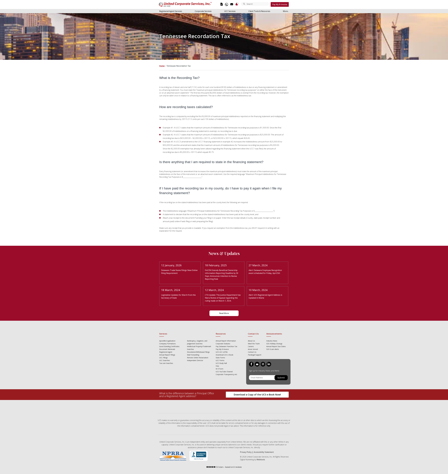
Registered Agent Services (170, 11)
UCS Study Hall (221, 363)
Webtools (261, 459)
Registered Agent (165, 352)
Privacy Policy (246, 452)
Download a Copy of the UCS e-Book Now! (257, 394)
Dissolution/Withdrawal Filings (198, 352)
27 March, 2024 (258, 265)
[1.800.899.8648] (226, 4)
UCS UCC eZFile (222, 352)
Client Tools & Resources (259, 11)
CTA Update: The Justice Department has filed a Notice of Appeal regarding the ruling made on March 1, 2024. (223, 298)
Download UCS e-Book (224, 355)
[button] (244, 4)
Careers (251, 346)
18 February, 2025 (216, 265)
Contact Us (252, 352)
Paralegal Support (254, 355)
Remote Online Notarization (197, 357)
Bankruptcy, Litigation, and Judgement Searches (197, 342)
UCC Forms (220, 360)
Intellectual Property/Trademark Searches (199, 347)
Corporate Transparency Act (226, 374)
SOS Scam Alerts (272, 349)
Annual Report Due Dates (276, 346)
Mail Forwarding (193, 355)
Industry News (271, 341)
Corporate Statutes (223, 344)
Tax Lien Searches (166, 363)
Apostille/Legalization (167, 341)
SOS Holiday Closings (274, 344)
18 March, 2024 (170, 290)
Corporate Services (203, 11)
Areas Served (253, 349)
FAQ (217, 366)
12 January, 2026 (171, 265)
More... (286, 11)
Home (162, 66)
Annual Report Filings (167, 355)
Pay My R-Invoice (279, 4)
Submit (281, 377)
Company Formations (167, 344)
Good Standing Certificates (169, 346)
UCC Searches (164, 360)
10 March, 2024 (258, 290)
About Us (251, 341)
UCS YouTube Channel (224, 371)
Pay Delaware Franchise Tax (226, 346)
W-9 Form (219, 369)
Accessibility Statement (264, 452)
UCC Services (230, 11)
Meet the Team (254, 344)
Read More (224, 313)
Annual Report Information (226, 341)
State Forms (220, 357)
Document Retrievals (167, 349)
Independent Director (195, 360)
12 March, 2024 (214, 290)
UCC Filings (163, 357)
